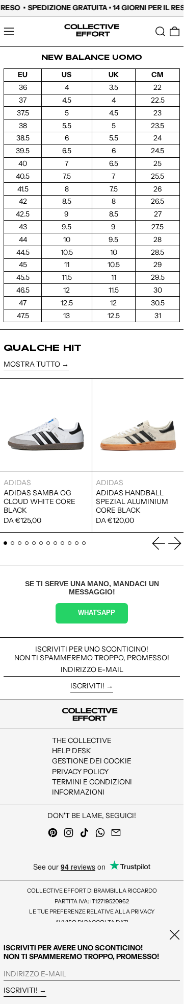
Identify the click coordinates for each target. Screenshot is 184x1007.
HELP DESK (71, 750)
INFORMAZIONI (78, 792)
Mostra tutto (32, 364)
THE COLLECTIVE (82, 740)
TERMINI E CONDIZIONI (92, 781)
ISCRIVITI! (87, 685)
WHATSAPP (96, 612)
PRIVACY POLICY (80, 771)
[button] (160, 31)
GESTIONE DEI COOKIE (92, 760)
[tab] (5, 543)
